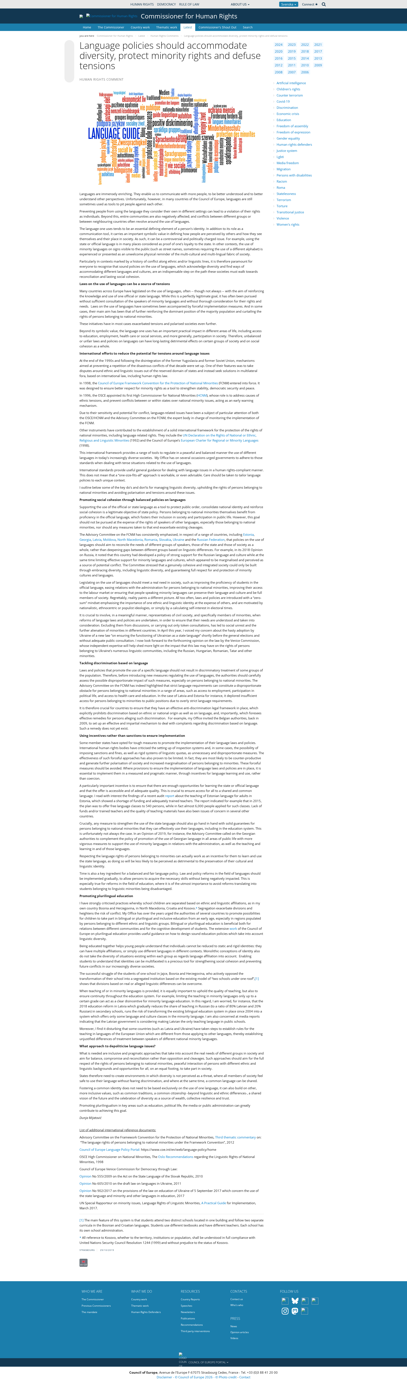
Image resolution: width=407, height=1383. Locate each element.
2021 (318, 44)
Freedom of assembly (292, 126)
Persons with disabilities (294, 175)
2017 (318, 51)
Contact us (236, 1299)
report (169, 796)
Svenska (287, 4)
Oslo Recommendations (175, 1157)
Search (248, 27)
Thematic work (166, 27)
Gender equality (288, 138)
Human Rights (142, 4)
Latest (188, 27)
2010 (305, 65)
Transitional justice (290, 212)
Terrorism (284, 200)
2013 (318, 58)
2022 (305, 44)
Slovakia (165, 539)
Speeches (186, 1305)
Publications (188, 1318)
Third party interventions (195, 1331)
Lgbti (280, 157)
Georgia (85, 539)
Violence (283, 218)
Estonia (248, 534)
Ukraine (178, 539)
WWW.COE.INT (90, 4)
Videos (234, 1338)
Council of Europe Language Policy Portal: (109, 1149)
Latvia (97, 539)
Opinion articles (239, 1332)
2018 (305, 51)
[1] (257, 978)
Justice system (287, 150)
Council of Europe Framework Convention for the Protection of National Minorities (158, 383)
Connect (308, 4)
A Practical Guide (213, 1203)
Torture (282, 206)
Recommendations (192, 1325)
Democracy (166, 4)
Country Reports (190, 1299)
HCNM (202, 395)
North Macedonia (130, 539)
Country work (140, 27)
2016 (279, 58)
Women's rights (288, 224)
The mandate (89, 1312)
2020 (279, 51)
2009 (318, 65)
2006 (305, 72)
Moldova (109, 539)
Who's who (236, 1305)
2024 (279, 44)
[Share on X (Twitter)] (69, 53)
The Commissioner (111, 27)
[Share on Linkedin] (69, 69)
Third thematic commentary (235, 1137)
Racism (282, 181)
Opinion (85, 1176)
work (233, 928)
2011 (292, 65)
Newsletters (188, 1312)
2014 (305, 58)
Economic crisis (288, 114)
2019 (292, 51)
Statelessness (286, 194)
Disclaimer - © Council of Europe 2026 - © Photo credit (197, 1377)
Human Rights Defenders (146, 1312)
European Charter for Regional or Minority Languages (219, 440)
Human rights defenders (294, 144)
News (233, 1326)
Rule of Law (189, 4)
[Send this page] (69, 77)
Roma (281, 187)
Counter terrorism (290, 95)
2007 (292, 72)
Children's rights (288, 89)
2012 (279, 65)
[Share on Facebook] (69, 61)
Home (87, 27)
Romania (150, 539)
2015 (292, 58)
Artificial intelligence (291, 83)
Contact (244, 1377)
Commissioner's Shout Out (217, 27)
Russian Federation (211, 539)
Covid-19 (283, 101)
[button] (203, 1362)
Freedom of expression (293, 132)
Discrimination (287, 107)
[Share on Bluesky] (69, 45)
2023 (292, 44)
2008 (279, 72)
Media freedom (288, 163)
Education (284, 120)
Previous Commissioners (96, 1305)
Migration (284, 169)
